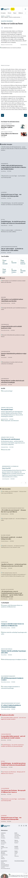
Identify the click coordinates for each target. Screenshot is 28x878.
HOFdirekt (3, 858)
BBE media (3, 852)
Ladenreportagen (18, 835)
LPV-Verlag (16, 841)
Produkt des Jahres (4, 847)
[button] (6, 27)
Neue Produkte (3, 842)
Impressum (3, 863)
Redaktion (16, 842)
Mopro (14, 13)
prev (21, 482)
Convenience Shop (4, 854)
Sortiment (3, 836)
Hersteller (3, 835)
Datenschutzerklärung (5, 864)
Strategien (3, 13)
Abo (15, 854)
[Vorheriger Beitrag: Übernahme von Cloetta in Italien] (2, 115)
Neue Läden (17, 836)
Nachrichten (17, 834)
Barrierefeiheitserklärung (5, 868)
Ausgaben (16, 852)
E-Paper (16, 853)
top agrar (2, 857)
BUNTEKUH (3, 853)
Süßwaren (20, 13)
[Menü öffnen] (25, 9)
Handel (2, 834)
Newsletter (16, 847)
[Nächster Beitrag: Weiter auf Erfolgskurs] (25, 115)
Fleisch (9, 13)
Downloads (16, 848)
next (25, 482)
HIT (1, 848)
